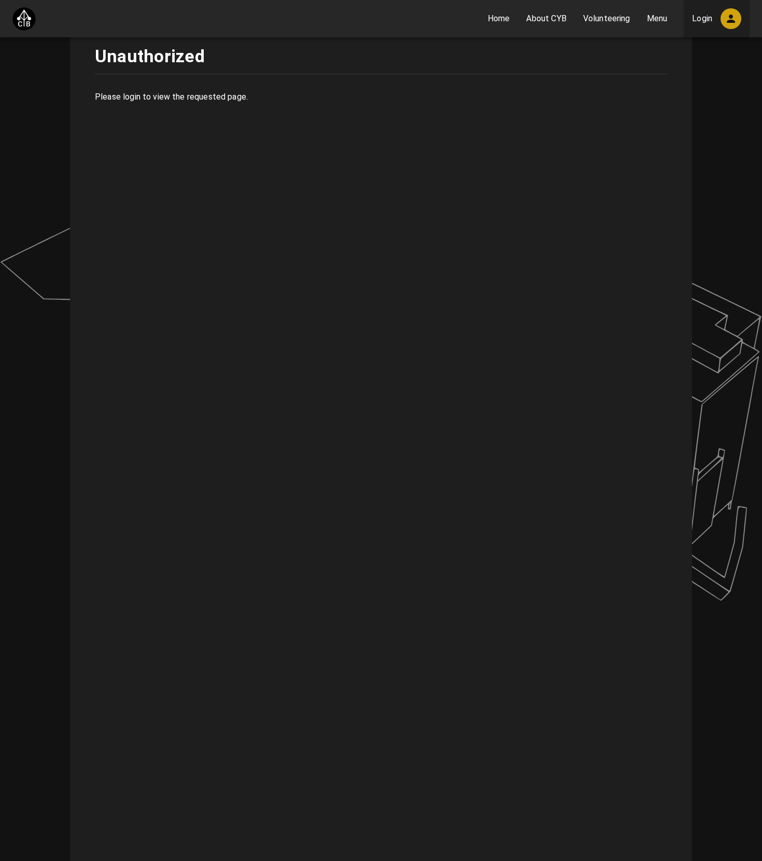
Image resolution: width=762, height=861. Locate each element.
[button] (498, 18)
